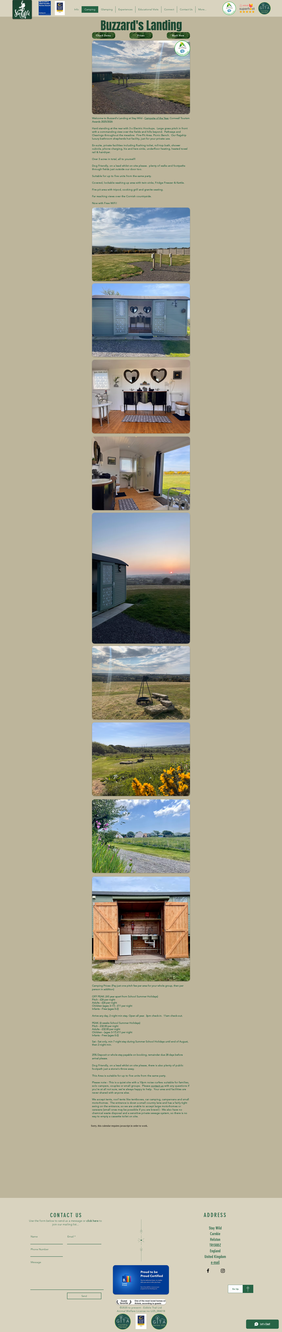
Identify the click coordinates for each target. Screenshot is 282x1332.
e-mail (215, 1262)
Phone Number (39, 1249)
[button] (76, 9)
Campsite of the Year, (156, 118)
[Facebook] (208, 1270)
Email (70, 1236)
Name (34, 1236)
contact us (157, 1085)
